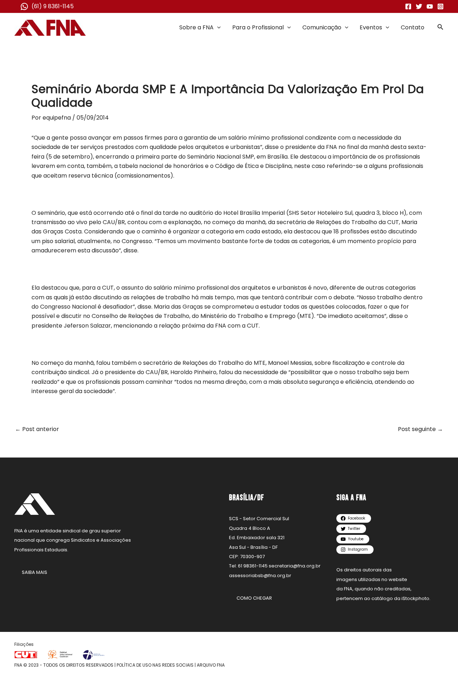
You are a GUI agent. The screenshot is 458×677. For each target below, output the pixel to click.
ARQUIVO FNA (211, 665)
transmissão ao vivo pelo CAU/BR (78, 222)
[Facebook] (408, 6)
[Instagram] (440, 6)
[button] (217, 27)
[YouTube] (430, 6)
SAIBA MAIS (34, 572)
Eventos (371, 27)
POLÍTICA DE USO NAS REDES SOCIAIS (155, 665)
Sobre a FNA (196, 27)
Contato (412, 27)
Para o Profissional (258, 27)
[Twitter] (419, 6)
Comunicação (321, 27)
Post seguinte (420, 429)
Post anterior (37, 429)
